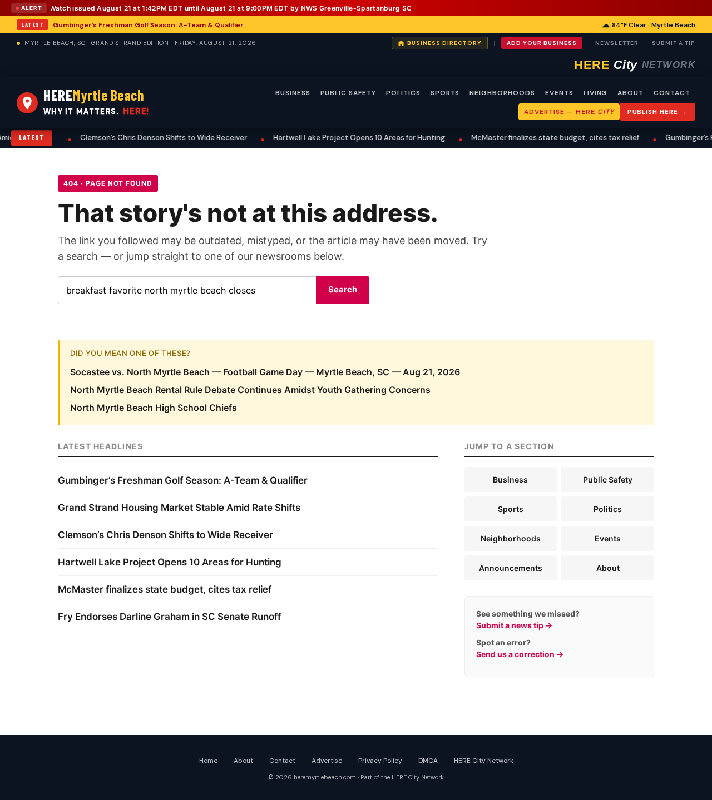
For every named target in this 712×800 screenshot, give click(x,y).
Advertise (327, 760)
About (608, 568)
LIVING (596, 92)
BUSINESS (292, 92)
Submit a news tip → (514, 625)
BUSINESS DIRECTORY (444, 43)
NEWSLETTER (617, 43)
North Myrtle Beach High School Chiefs (153, 407)
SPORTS (445, 92)
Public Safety (607, 479)
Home (208, 760)
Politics (608, 509)
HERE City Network (483, 760)
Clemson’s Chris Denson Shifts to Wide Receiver (131, 137)
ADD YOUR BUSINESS (542, 43)
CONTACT (672, 92)
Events (608, 538)
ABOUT (630, 92)
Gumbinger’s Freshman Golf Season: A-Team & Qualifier (148, 25)
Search (342, 289)
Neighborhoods (511, 538)
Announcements (510, 568)
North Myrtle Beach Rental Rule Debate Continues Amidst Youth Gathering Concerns (250, 389)
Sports (510, 509)
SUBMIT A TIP (673, 43)
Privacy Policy (380, 760)
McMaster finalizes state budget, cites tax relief (523, 137)
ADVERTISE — (569, 111)
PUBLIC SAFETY (348, 92)
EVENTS (559, 92)
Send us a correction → (519, 654)
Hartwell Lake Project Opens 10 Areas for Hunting (327, 137)
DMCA (428, 760)
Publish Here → (657, 111)
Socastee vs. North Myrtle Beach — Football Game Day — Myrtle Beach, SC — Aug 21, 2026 (265, 371)
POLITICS (403, 92)
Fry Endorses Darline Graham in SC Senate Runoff (169, 616)
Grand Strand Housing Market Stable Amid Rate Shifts (179, 507)
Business (510, 479)
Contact (282, 760)
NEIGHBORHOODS (502, 92)
